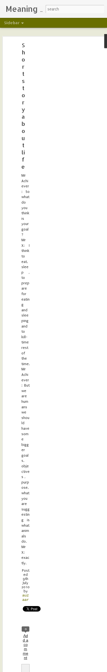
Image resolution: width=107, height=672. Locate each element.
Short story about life (23, 105)
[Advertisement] (59, 130)
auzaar (25, 597)
